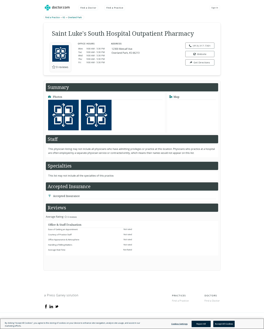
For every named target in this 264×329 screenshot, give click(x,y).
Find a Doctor (88, 7)
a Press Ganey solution (61, 295)
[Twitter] (57, 306)
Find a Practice (114, 7)
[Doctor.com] (57, 7)
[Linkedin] (51, 306)
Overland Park (75, 17)
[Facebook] (46, 306)
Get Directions (202, 62)
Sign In (214, 7)
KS (63, 17)
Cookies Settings (179, 323)
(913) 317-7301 (202, 45)
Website (202, 54)
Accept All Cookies (224, 323)
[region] (132, 323)
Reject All (201, 323)
